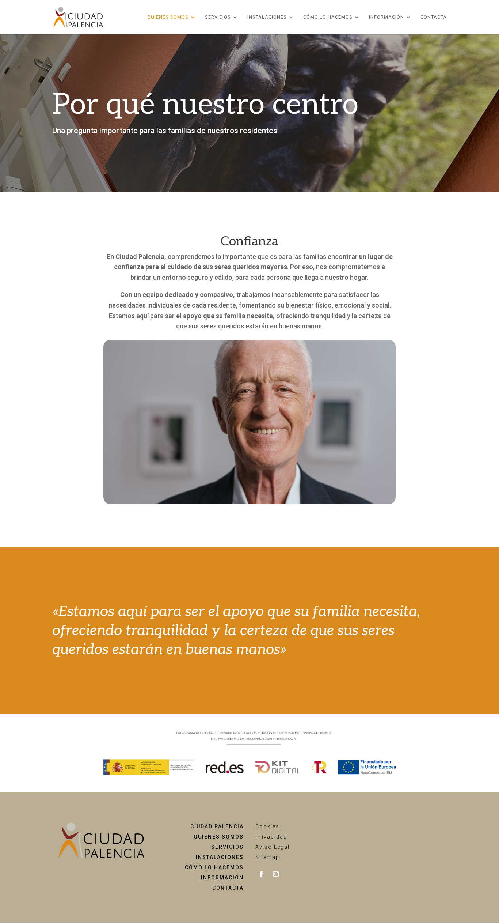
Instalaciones (267, 17)
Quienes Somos (167, 17)
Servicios (218, 17)
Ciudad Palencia (217, 826)
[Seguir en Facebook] (261, 874)
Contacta (433, 17)
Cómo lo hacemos (328, 17)
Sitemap (267, 857)
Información (386, 17)
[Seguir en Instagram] (276, 874)
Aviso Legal (272, 847)
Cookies (267, 826)
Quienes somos (219, 837)
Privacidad (271, 837)
